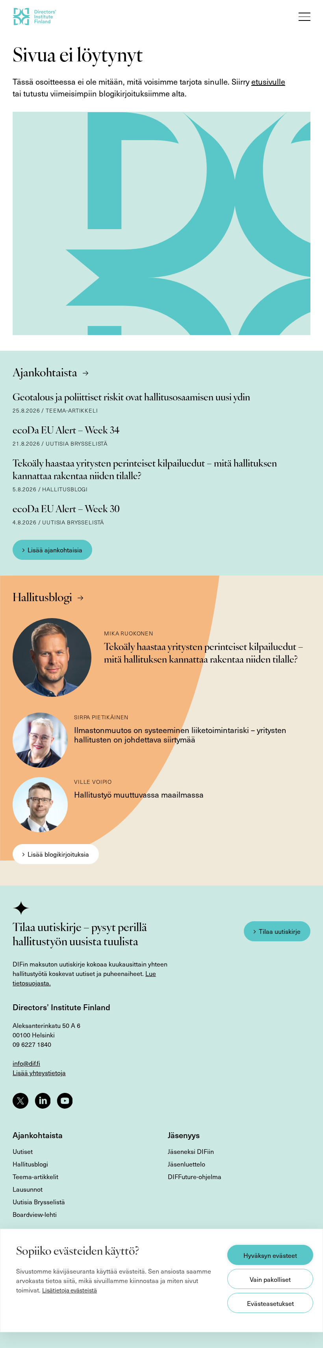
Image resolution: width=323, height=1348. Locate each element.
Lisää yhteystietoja (39, 1072)
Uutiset (23, 1151)
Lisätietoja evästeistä (69, 1290)
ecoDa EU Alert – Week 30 (66, 510)
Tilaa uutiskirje (280, 931)
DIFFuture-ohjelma (194, 1176)
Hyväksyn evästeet (270, 1255)
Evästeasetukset (270, 1303)
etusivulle (268, 81)
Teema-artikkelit (35, 1176)
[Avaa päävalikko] (304, 16)
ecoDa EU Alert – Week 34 (66, 431)
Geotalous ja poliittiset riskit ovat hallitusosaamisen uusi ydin (131, 398)
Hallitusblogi (42, 598)
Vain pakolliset (270, 1279)
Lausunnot (28, 1189)
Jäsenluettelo (186, 1163)
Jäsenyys (184, 1135)
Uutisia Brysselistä (39, 1201)
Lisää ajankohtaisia (55, 549)
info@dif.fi (26, 1063)
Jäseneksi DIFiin (191, 1151)
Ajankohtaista (45, 373)
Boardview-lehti (35, 1214)
